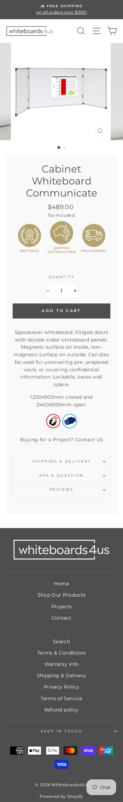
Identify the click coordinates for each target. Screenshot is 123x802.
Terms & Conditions (61, 653)
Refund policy (61, 710)
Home (61, 583)
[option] (61, 9)
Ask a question (61, 475)
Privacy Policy (61, 687)
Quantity (61, 277)
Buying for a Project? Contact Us (61, 439)
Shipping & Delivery (61, 461)
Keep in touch (61, 731)
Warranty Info (61, 664)
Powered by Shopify (61, 796)
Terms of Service (61, 698)
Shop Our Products (62, 595)
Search (61, 641)
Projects (61, 606)
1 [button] (59, 147)
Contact (61, 618)
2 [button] (65, 148)
